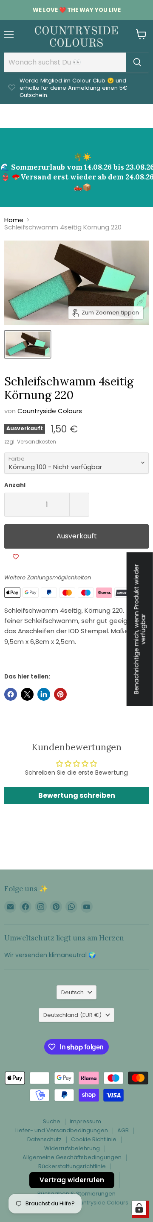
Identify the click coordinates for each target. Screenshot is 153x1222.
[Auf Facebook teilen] (10, 694)
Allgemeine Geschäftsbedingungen (72, 1157)
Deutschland (72, 1015)
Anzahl (15, 485)
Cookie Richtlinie (93, 1139)
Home (13, 219)
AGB (123, 1130)
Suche (51, 1121)
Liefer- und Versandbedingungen (61, 1130)
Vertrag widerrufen (72, 1179)
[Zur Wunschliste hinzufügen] (15, 557)
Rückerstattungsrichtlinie (72, 1166)
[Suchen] (137, 62)
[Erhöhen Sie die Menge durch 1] (79, 505)
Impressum (85, 1121)
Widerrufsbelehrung (72, 1148)
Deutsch (72, 992)
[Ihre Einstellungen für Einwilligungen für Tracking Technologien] (139, 1208)
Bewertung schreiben (76, 795)
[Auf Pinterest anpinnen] (60, 694)
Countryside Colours (49, 410)
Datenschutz (44, 1139)
